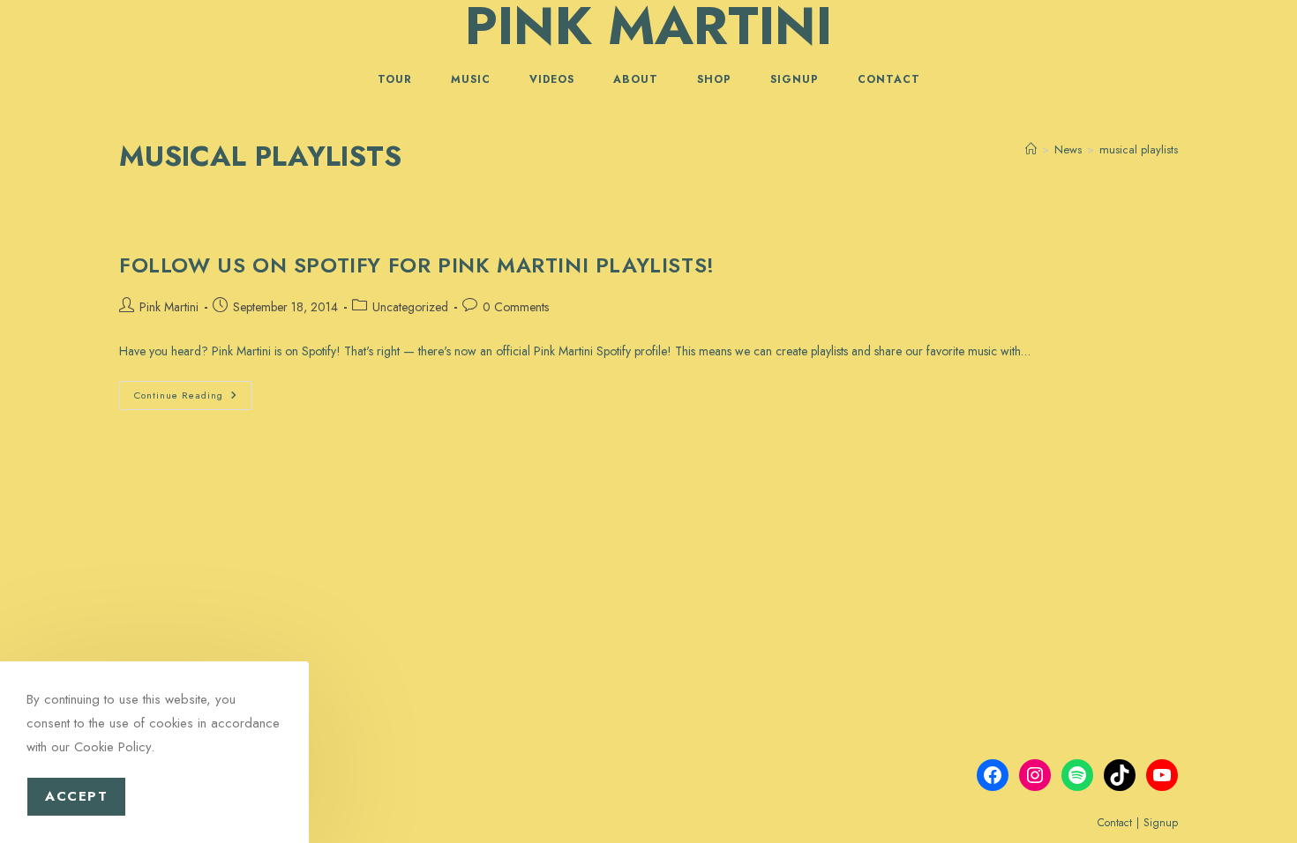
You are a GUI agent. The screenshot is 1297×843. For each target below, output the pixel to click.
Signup (1160, 823)
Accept (76, 796)
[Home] (1031, 149)
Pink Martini (169, 307)
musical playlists (1138, 149)
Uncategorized (410, 307)
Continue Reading (193, 398)
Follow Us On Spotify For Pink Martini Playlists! (417, 265)
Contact (1115, 823)
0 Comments (516, 307)
